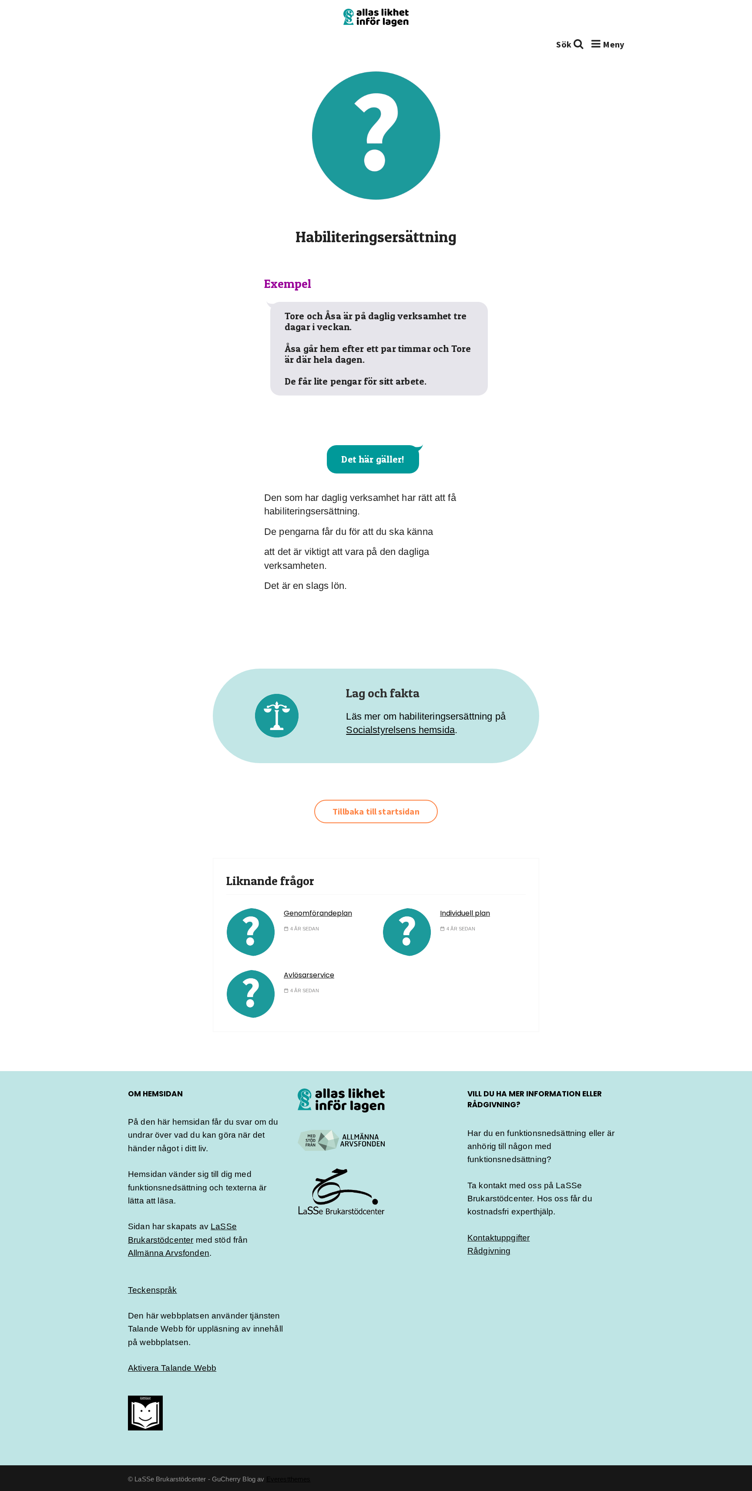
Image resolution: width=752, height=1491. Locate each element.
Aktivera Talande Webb (172, 1368)
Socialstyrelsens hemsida (400, 729)
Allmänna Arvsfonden (168, 1253)
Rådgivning (489, 1250)
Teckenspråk (152, 1290)
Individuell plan (465, 913)
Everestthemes (288, 1479)
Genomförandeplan (318, 913)
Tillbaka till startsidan (376, 811)
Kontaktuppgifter (498, 1237)
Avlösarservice (309, 975)
